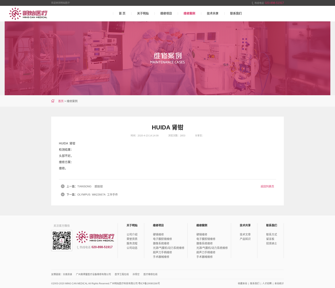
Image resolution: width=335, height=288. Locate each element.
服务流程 (132, 243)
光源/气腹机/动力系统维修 (168, 247)
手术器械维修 (161, 256)
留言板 (270, 238)
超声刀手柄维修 (162, 252)
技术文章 (245, 234)
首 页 (122, 13)
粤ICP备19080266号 (149, 283)
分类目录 (67, 274)
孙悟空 (136, 274)
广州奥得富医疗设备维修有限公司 (93, 274)
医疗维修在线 (150, 274)
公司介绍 (132, 234)
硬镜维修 (158, 234)
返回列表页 (267, 186)
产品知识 (245, 238)
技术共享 (212, 13)
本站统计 (279, 283)
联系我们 (236, 13)
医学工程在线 (122, 274)
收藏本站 (242, 283)
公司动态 (132, 247)
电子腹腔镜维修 (162, 238)
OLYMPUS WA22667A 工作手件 (97, 194)
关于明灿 (143, 13)
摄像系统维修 (161, 243)
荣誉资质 (132, 238)
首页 (61, 101)
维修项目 (166, 13)
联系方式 (271, 234)
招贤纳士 (271, 243)
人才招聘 (267, 283)
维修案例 (189, 13)
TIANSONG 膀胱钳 (90, 186)
